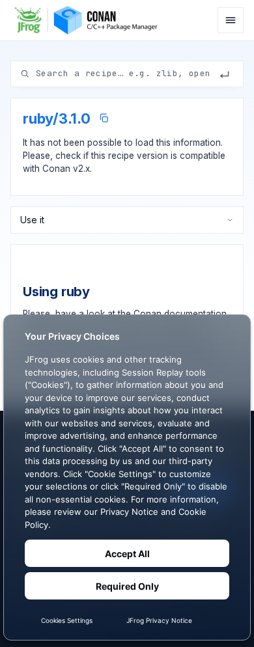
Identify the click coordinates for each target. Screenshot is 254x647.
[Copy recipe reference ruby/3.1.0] (104, 118)
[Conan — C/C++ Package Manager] (89, 20)
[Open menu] (231, 20)
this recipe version (129, 155)
